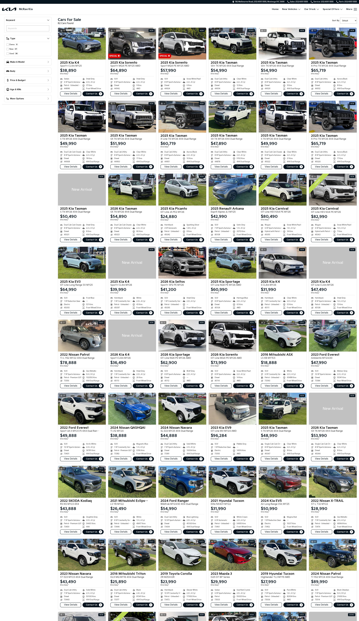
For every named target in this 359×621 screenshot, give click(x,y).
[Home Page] (9, 9)
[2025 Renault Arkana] (232, 190)
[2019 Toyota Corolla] (182, 555)
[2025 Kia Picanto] (182, 190)
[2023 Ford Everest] (333, 336)
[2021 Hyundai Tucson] (232, 482)
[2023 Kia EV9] (232, 409)
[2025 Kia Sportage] (232, 263)
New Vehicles (289, 9)
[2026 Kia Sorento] (232, 336)
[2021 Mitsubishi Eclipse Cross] (132, 482)
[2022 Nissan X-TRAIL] (333, 482)
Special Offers (331, 9)
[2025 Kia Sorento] (132, 44)
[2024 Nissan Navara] (182, 409)
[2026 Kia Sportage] (182, 336)
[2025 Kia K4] (82, 44)
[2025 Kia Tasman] (232, 44)
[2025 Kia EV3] (82, 263)
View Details (70, 93)
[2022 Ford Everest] (82, 409)
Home (275, 9)
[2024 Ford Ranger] (182, 482)
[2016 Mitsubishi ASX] (283, 336)
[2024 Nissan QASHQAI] (132, 409)
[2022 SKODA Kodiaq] (82, 482)
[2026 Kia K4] (132, 336)
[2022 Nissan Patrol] (82, 336)
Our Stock (310, 9)
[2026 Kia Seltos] (182, 263)
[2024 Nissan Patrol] (333, 555)
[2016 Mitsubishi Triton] (132, 555)
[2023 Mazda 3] (232, 555)
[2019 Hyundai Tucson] (283, 555)
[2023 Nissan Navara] (82, 555)
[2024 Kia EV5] (283, 482)
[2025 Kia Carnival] (283, 190)
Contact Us (91, 94)
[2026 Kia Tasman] (132, 190)
